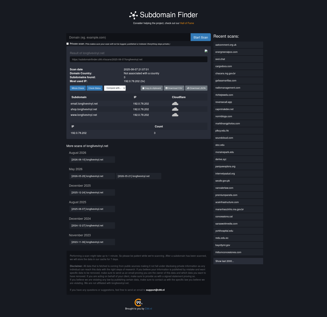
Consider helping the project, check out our (163, 23)
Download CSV (175, 88)
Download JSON (198, 88)
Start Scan (200, 37)
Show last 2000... (224, 261)
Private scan (120, 43)
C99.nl (148, 308)
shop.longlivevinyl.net (84, 109)
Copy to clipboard (152, 88)
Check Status (94, 88)
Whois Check (78, 88)
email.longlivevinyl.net (84, 103)
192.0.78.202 (141, 103)
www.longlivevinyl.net (84, 115)
